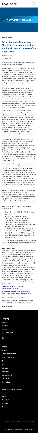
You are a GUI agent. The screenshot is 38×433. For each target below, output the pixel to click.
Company (5, 319)
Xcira (3, 407)
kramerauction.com (17, 127)
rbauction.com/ (10, 245)
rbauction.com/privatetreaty (11, 286)
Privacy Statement (7, 430)
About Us (5, 322)
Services (5, 350)
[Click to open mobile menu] (34, 3)
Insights (4, 347)
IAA (3, 364)
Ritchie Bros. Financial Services (12, 389)
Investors (5, 326)
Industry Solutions (8, 357)
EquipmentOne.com (8, 284)
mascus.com (20, 284)
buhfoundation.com (8, 136)
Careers (4, 329)
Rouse (4, 396)
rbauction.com (27, 282)
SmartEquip (6, 400)
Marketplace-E (7, 375)
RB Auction (5, 368)
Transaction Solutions (9, 354)
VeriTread (5, 403)
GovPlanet (5, 378)
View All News (7, 37)
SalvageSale (6, 382)
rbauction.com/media (24, 294)
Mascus (4, 393)
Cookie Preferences (30, 430)
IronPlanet (5, 371)
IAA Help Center (7, 333)
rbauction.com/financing (10, 288)
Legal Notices (18, 430)
